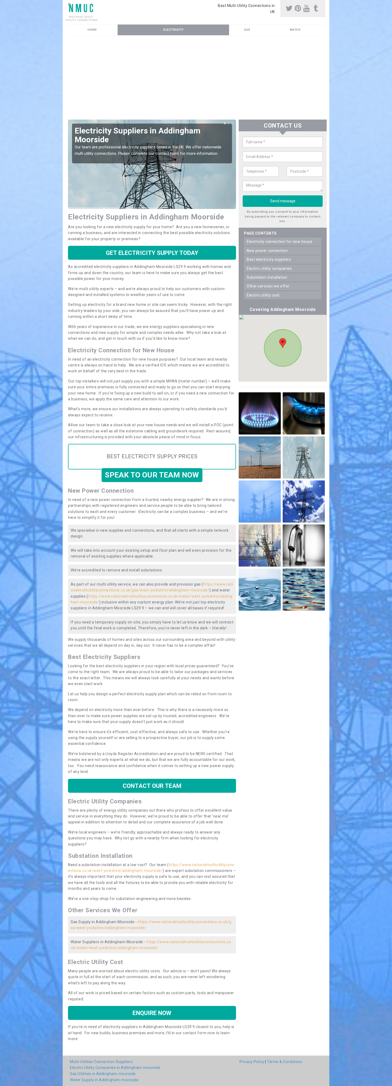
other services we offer (268, 286)
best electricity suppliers (269, 259)
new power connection (267, 250)
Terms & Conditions (284, 1062)
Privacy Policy (251, 1062)
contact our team (152, 785)
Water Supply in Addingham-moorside (104, 1080)
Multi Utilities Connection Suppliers (101, 1062)
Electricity (173, 29)
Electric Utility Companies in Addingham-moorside (115, 1067)
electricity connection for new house (279, 241)
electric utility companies (269, 268)
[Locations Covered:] (69, 4)
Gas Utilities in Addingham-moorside (103, 1074)
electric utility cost (263, 295)
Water (295, 29)
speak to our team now (152, 475)
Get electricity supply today (152, 252)
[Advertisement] (196, 79)
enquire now (152, 1012)
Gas (247, 29)
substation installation (267, 277)
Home (92, 29)
